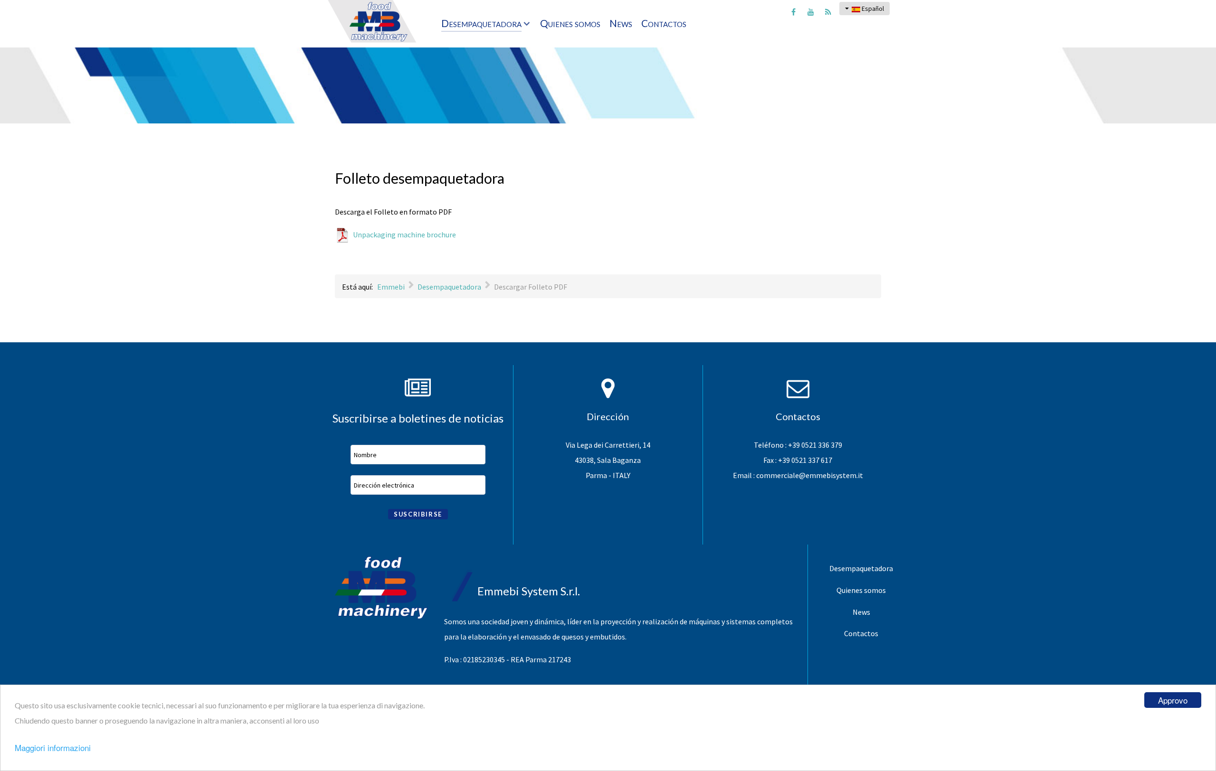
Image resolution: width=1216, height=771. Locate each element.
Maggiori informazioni (53, 747)
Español (872, 8)
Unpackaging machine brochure (404, 234)
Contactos (861, 633)
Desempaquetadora (861, 568)
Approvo (1173, 700)
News (861, 612)
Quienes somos (861, 590)
